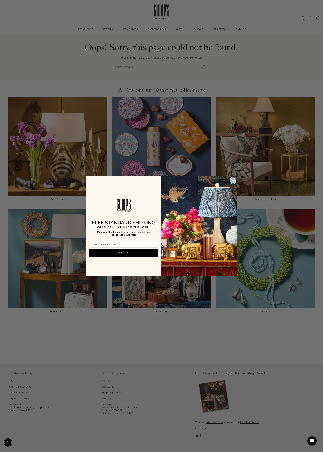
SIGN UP (123, 253)
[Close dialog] (233, 181)
